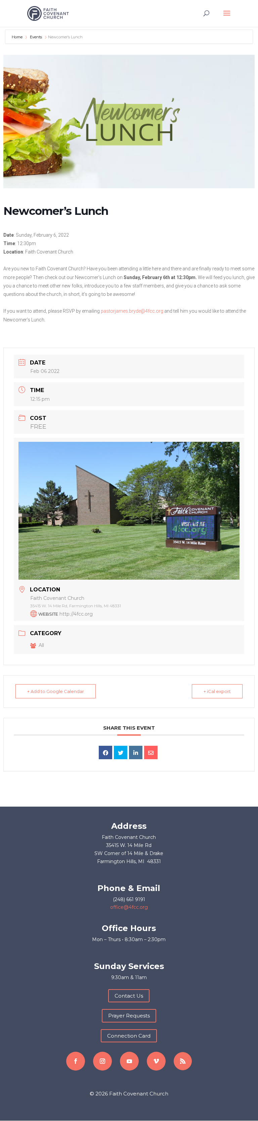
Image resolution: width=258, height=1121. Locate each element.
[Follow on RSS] (183, 1061)
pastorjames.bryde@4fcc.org (132, 311)
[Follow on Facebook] (75, 1061)
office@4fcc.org (129, 907)
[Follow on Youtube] (129, 1061)
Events (36, 37)
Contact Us (129, 996)
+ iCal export (217, 691)
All (41, 645)
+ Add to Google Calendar (55, 691)
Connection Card (128, 1036)
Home (18, 37)
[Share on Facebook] (105, 752)
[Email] (151, 752)
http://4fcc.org (76, 614)
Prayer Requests (129, 1015)
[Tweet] (120, 752)
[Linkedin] (135, 752)
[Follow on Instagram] (102, 1061)
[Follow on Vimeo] (156, 1061)
